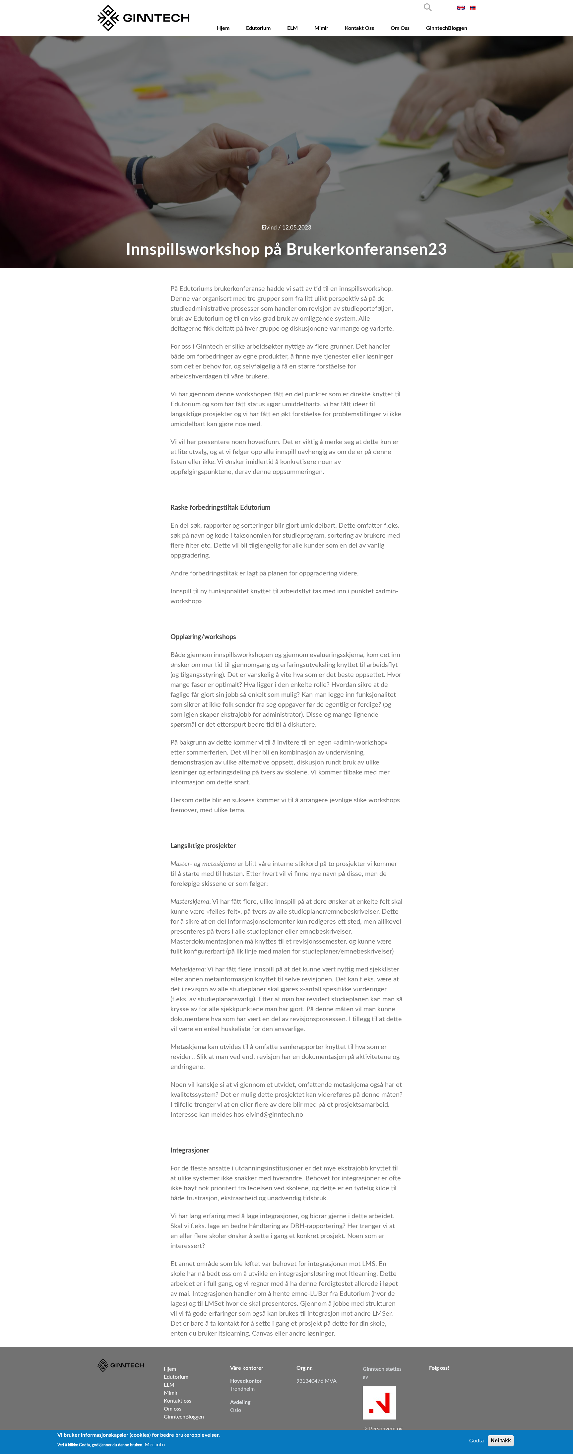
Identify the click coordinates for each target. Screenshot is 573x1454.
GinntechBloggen (446, 28)
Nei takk (501, 1440)
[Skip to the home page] (143, 18)
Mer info (155, 1444)
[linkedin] (434, 1383)
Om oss (400, 28)
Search (428, 7)
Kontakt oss (359, 28)
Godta (476, 1440)
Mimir (321, 28)
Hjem (223, 28)
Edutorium (258, 28)
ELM (292, 28)
